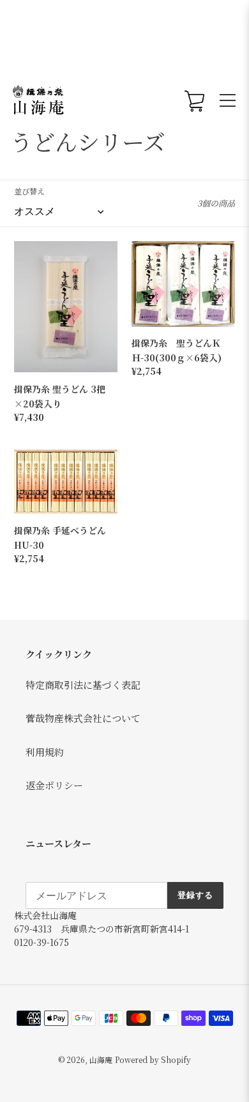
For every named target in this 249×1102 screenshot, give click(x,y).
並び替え (29, 190)
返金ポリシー (54, 785)
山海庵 (100, 1059)
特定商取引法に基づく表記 (83, 684)
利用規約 (45, 752)
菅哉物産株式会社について (83, 718)
